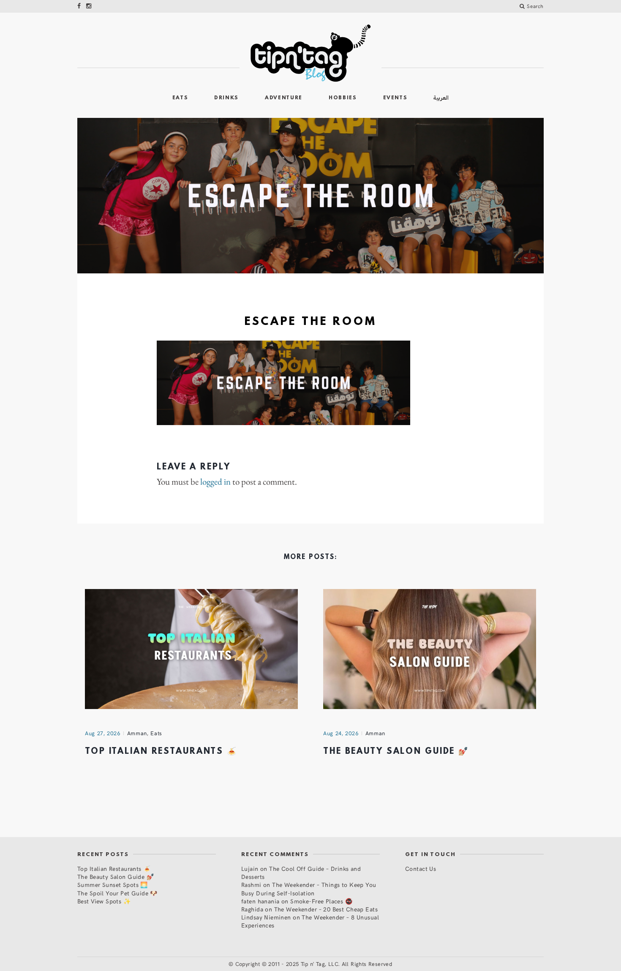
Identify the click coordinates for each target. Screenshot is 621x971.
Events (395, 98)
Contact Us (420, 869)
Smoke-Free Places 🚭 (321, 901)
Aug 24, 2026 (341, 733)
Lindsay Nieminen (266, 917)
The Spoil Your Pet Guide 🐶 (117, 893)
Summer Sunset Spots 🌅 (112, 885)
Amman (137, 733)
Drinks (226, 98)
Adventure (283, 98)
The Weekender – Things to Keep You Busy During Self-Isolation (308, 889)
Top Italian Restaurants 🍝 (161, 751)
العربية (441, 98)
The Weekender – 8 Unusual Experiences (310, 921)
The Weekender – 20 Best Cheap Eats (326, 909)
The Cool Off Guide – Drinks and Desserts (301, 873)
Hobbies (343, 98)
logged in (215, 482)
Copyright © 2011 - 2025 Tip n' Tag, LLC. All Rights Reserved (313, 964)
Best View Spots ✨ (104, 901)
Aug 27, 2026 (102, 733)
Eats (180, 98)
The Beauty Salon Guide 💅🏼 (396, 751)
